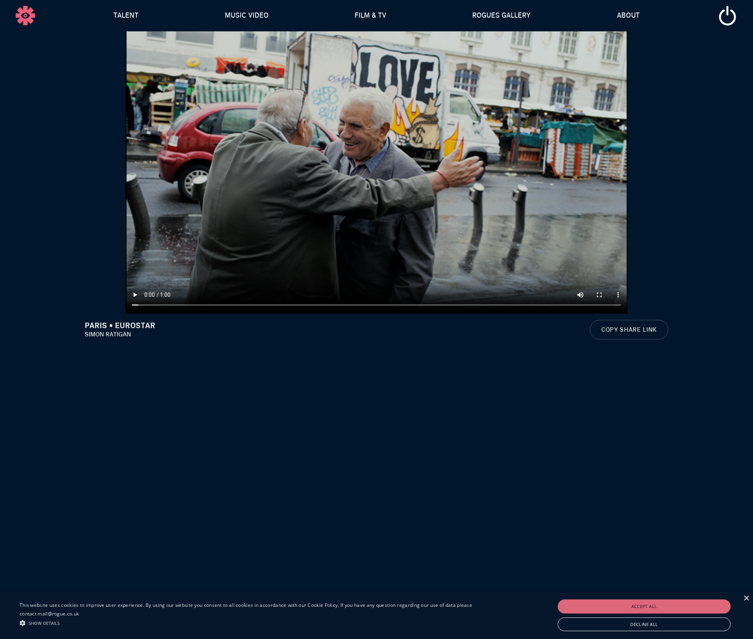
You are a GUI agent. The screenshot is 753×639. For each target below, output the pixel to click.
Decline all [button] (644, 624)
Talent (125, 16)
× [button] (746, 598)
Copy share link (629, 329)
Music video (247, 16)
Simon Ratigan (108, 334)
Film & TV (370, 16)
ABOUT (628, 16)
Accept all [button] (644, 606)
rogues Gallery (501, 16)
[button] (252, 622)
